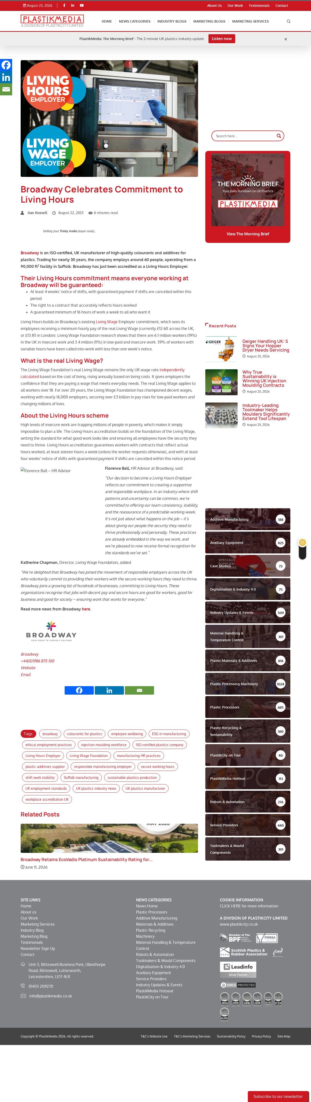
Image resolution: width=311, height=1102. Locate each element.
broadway (50, 734)
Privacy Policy (261, 1036)
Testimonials (259, 5)
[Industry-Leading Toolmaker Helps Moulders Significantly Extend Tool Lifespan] (221, 415)
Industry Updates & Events (159, 984)
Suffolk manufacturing (81, 777)
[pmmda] (267, 938)
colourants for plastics (84, 734)
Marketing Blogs (209, 21)
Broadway (30, 252)
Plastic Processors (151, 912)
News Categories (134, 21)
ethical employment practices (49, 745)
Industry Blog (32, 930)
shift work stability (40, 777)
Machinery (145, 936)
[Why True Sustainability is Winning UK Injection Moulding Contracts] (221, 382)
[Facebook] (64, 5)
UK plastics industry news (96, 788)
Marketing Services (250, 21)
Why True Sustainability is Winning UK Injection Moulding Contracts (264, 378)
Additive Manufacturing (156, 918)
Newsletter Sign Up (38, 948)
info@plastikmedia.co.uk (50, 996)
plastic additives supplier (45, 767)
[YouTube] (82, 5)
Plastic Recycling (150, 930)
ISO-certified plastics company (159, 745)
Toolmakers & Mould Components (165, 960)
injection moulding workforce (104, 745)
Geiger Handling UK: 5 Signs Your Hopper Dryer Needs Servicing (265, 345)
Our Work (235, 5)
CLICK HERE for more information (249, 906)
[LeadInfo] (238, 969)
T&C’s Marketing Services (192, 1036)
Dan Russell (37, 213)
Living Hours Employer (43, 756)
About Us (214, 5)
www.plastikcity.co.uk (239, 924)
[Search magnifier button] (279, 135)
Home (107, 21)
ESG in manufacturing (169, 734)
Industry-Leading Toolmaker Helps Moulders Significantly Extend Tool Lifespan (266, 411)
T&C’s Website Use (154, 1036)
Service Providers (151, 978)
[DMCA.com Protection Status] (238, 984)
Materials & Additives (154, 924)
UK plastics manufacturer (145, 788)
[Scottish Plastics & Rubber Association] (243, 952)
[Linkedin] (72, 5)
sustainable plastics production (132, 777)
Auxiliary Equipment (153, 972)
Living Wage (107, 321)
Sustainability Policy (231, 1036)
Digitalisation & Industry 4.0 (160, 966)
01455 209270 (41, 986)
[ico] (278, 952)
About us (28, 912)
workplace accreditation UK (47, 799)
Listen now (222, 38)
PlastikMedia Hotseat (154, 990)
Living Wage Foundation (89, 756)
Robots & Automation (155, 954)
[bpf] (235, 938)
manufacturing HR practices (139, 756)
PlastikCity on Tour (152, 997)
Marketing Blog (34, 936)
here (86, 609)
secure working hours (157, 767)
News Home (147, 906)
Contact (282, 5)
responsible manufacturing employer (103, 767)
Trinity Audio (68, 231)
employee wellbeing (127, 734)
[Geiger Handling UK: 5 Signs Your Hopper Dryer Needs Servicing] (221, 349)
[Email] (139, 690)
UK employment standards (46, 788)
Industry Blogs (171, 21)
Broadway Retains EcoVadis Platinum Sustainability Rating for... (87, 859)
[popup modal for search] (288, 21)
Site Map (283, 1036)
